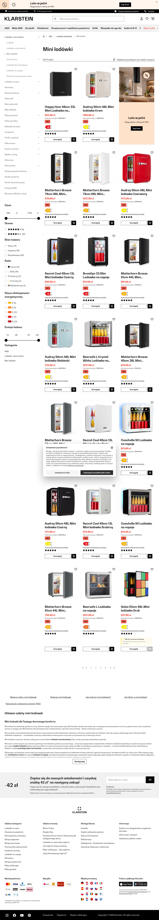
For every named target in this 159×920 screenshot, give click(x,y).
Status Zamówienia (89, 836)
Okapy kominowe (12, 843)
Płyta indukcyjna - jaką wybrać (56, 849)
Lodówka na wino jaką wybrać (56, 842)
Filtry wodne (10, 165)
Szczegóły (57, 139)
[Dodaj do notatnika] (75, 69)
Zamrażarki (12, 59)
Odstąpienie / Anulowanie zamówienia (97, 843)
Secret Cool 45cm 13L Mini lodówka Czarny (59, 275)
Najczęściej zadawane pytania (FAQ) (23, 703)
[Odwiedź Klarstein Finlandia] (101, 894)
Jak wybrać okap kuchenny (55, 846)
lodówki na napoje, (41, 755)
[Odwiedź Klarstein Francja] (96, 883)
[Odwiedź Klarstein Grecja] (101, 899)
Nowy (12, 246)
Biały (14, 272)
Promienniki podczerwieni (16, 847)
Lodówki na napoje (15, 70)
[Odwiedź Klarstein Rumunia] (91, 894)
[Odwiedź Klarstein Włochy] (101, 883)
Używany (13, 250)
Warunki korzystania (125, 893)
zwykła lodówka (19, 746)
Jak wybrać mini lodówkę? (98, 697)
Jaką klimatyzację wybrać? (55, 853)
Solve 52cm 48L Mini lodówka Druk (135, 608)
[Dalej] (157, 28)
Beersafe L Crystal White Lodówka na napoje (95, 358)
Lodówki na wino (12, 82)
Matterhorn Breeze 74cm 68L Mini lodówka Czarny (58, 192)
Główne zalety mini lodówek (23, 697)
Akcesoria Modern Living (15, 193)
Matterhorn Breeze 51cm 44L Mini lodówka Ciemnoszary (60, 608)
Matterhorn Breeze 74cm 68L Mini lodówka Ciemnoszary (60, 442)
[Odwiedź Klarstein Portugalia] (91, 899)
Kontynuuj (79, 761)
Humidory (9, 87)
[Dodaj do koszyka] (73, 139)
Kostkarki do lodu (12, 850)
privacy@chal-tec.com (113, 793)
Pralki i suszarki (12, 137)
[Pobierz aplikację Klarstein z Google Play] (140, 884)
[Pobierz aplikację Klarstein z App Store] (126, 884)
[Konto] (141, 19)
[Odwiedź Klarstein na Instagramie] (7, 915)
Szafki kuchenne (12, 177)
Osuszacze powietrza (14, 832)
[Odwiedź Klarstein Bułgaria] (96, 894)
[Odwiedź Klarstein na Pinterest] (29, 915)
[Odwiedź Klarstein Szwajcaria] (91, 883)
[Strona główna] (46, 36)
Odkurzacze (10, 143)
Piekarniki (9, 98)
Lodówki (10, 42)
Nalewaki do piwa (12, 126)
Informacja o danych (128, 835)
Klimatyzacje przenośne (15, 836)
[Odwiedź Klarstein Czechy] (96, 888)
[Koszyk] (152, 19)
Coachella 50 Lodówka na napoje (136, 442)
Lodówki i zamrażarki (14, 37)
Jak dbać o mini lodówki (135, 697)
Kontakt (151, 11)
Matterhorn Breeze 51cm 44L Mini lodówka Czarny (134, 275)
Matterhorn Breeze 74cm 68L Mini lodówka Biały (96, 192)
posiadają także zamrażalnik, (30, 748)
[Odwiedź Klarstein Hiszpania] (82, 888)
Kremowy (15, 281)
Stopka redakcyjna (78, 915)
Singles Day (48, 832)
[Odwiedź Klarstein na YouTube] (22, 915)
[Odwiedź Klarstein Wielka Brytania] (87, 888)
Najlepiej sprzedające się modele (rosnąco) (135, 59)
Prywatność (110, 786)
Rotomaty (9, 160)
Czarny (15, 267)
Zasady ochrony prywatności (137, 892)
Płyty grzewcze (11, 115)
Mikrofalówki (10, 110)
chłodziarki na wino (16, 755)
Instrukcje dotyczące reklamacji (95, 847)
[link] (60, 84)
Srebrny (15, 276)
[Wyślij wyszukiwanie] (55, 18)
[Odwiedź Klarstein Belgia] (82, 899)
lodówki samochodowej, (61, 739)
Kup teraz (125, 5)
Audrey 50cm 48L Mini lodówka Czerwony (136, 192)
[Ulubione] (147, 19)
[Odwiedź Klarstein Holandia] (87, 899)
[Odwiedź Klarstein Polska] (82, 894)
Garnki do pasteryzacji (15, 182)
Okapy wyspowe (12, 839)
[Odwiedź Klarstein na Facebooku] (14, 915)
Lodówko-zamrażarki (16, 48)
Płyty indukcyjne (12, 865)
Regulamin (61, 915)
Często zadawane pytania (128, 11)
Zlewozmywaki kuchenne (16, 171)
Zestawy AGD (11, 188)
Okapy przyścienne (13, 862)
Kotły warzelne (11, 121)
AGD (7, 351)
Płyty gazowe (10, 869)
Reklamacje (86, 839)
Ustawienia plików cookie (130, 838)
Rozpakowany (16, 255)
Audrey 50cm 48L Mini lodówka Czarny (60, 525)
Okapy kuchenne (12, 93)
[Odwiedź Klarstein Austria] (87, 883)
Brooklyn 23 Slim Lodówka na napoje (96, 275)
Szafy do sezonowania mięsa (19, 76)
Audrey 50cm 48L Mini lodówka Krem (98, 108)
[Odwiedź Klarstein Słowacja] (91, 888)
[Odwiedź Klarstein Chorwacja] (87, 894)
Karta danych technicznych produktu (56, 131)
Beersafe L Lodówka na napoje (97, 608)
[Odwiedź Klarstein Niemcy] (82, 883)
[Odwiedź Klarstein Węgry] (101, 888)
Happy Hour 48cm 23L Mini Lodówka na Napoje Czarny (60, 108)
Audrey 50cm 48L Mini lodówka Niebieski (60, 358)
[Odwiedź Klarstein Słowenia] (96, 899)
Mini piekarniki (11, 104)
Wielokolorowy (18, 286)
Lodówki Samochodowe (17, 65)
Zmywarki (9, 132)
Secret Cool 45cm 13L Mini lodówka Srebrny (98, 525)
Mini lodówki (12, 54)
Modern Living (11, 154)
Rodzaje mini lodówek (60, 697)
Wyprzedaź (149, 28)
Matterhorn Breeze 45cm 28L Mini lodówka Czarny (134, 358)
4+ (22, 234)
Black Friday (48, 828)
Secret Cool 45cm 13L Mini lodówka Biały (98, 442)
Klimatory (9, 858)
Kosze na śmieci (12, 149)
